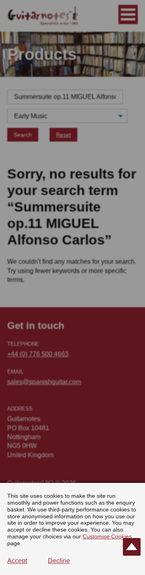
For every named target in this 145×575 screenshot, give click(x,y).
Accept (17, 560)
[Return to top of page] (132, 547)
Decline (59, 560)
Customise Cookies (107, 536)
